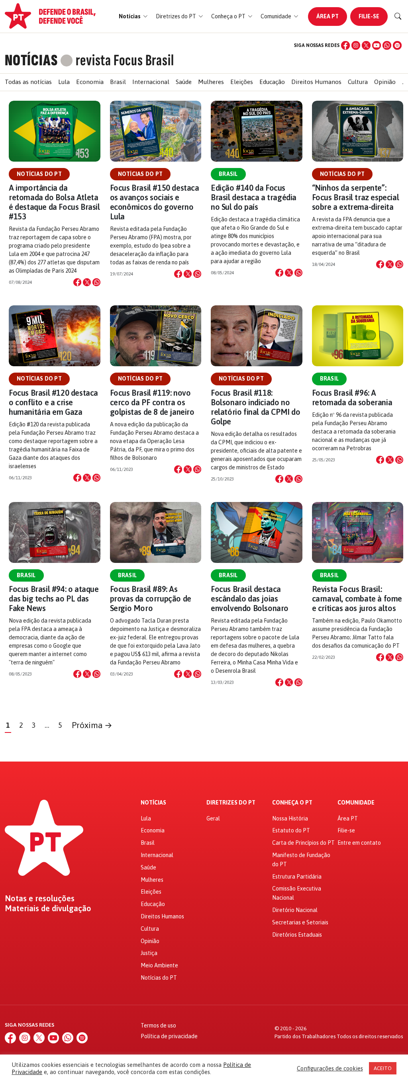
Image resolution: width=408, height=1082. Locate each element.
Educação (272, 81)
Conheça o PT (292, 803)
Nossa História (290, 818)
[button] (133, 16)
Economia (90, 81)
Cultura (358, 81)
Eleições (241, 81)
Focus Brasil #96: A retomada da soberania (352, 397)
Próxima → (92, 725)
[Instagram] (355, 45)
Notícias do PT (39, 174)
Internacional (150, 81)
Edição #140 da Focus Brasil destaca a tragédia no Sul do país (253, 197)
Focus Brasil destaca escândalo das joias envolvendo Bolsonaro (249, 598)
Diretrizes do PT (230, 803)
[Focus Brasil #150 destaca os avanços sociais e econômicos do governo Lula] (156, 131)
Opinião (385, 81)
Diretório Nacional (295, 910)
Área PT (327, 16)
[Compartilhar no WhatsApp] (96, 282)
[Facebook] (345, 45)
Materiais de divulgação (48, 908)
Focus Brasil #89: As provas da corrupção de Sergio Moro (150, 598)
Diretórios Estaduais (297, 935)
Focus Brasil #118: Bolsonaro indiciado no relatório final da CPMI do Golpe (255, 407)
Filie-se (369, 16)
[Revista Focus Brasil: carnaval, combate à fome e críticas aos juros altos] (358, 532)
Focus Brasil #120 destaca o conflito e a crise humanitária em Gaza (53, 402)
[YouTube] (376, 45)
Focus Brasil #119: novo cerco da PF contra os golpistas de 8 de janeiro (152, 402)
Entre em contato (359, 843)
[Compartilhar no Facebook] (77, 282)
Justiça (149, 953)
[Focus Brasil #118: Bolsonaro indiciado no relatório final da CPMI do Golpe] (256, 335)
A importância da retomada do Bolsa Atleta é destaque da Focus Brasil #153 (54, 202)
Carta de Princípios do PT (303, 843)
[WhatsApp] (386, 45)
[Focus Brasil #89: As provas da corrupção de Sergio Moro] (156, 532)
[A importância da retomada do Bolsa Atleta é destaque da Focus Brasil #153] (54, 131)
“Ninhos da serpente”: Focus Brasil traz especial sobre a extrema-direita (355, 197)
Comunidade (356, 803)
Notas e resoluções (40, 898)
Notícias (153, 803)
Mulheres (211, 81)
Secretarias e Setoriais (300, 922)
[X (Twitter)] (366, 45)
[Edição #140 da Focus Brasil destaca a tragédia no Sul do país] (256, 131)
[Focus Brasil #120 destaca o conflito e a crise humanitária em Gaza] (54, 335)
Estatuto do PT (291, 830)
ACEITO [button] (383, 1068)
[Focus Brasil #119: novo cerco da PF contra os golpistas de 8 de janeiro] (156, 335)
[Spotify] (397, 45)
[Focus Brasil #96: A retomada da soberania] (358, 335)
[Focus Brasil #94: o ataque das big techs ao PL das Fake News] (54, 532)
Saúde (184, 81)
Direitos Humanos (316, 81)
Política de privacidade (169, 1036)
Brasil (118, 81)
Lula (64, 81)
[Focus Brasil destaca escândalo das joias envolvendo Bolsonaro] (256, 532)
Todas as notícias (28, 81)
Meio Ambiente (159, 965)
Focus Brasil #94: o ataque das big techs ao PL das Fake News (54, 598)
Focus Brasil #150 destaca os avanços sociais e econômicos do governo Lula (154, 202)
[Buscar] (398, 16)
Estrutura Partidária (297, 876)
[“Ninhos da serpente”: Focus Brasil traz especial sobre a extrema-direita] (358, 131)
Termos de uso (158, 1025)
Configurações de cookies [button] (330, 1068)
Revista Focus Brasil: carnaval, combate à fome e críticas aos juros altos (357, 598)
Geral (213, 818)
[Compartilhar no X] (87, 282)
